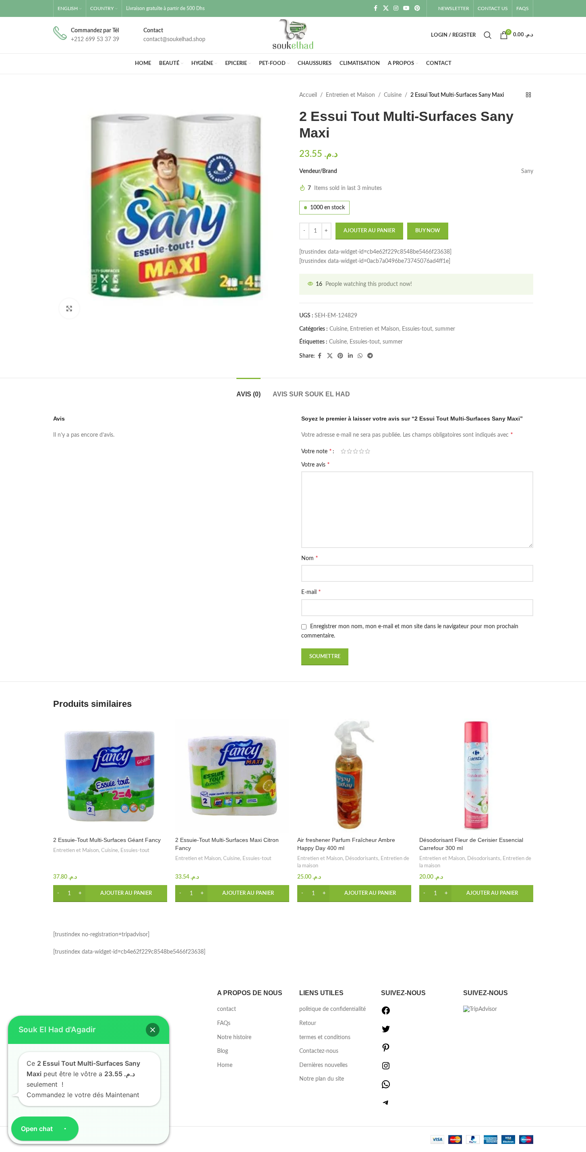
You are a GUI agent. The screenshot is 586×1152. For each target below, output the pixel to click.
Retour (307, 1023)
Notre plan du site (321, 1079)
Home (224, 1065)
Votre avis (315, 464)
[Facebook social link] (376, 8)
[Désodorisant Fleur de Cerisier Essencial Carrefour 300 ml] (476, 776)
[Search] (488, 35)
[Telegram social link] (370, 356)
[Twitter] (386, 1032)
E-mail (311, 592)
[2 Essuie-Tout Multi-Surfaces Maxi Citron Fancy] (232, 776)
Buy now (427, 230)
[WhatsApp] (386, 1087)
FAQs (223, 1023)
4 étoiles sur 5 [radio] (361, 451)
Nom (309, 558)
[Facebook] (386, 1014)
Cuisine (393, 95)
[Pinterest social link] (417, 8)
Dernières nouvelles (323, 1065)
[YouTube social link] (406, 8)
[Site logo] (293, 35)
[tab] (248, 390)
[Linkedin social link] (350, 356)
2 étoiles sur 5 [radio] (349, 451)
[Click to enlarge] (69, 308)
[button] (110, 893)
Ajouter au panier (369, 230)
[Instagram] (386, 1069)
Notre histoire (234, 1037)
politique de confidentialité (332, 1009)
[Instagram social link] (396, 8)
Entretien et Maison (350, 95)
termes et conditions (324, 1037)
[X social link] (386, 8)
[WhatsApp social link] (360, 356)
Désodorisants (361, 858)
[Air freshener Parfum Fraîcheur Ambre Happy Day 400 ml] (354, 776)
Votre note (316, 451)
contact (226, 1009)
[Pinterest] (386, 1051)
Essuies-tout (417, 329)
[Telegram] (386, 1105)
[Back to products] (528, 95)
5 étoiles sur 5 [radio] (367, 451)
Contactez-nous (318, 1051)
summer (445, 329)
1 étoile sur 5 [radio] (343, 451)
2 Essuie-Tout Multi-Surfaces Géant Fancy (107, 840)
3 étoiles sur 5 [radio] (355, 451)
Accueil (308, 95)
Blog (222, 1051)
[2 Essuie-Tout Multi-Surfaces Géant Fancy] (110, 776)
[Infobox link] (86, 35)
